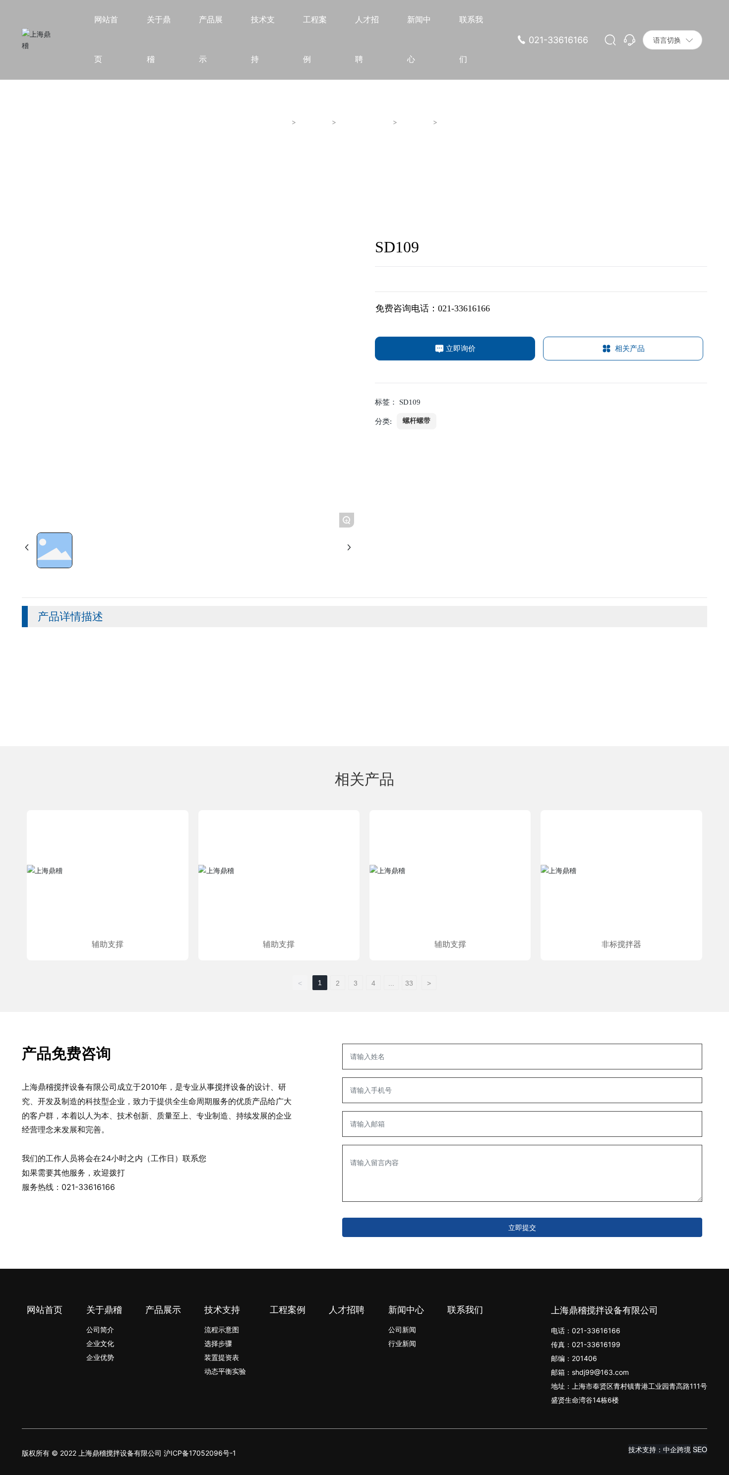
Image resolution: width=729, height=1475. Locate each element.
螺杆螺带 (415, 122)
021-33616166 (558, 40)
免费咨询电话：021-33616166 (432, 308)
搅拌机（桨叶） (365, 122)
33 (409, 983)
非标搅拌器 (621, 944)
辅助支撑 (107, 944)
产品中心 (314, 122)
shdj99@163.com (600, 1372)
